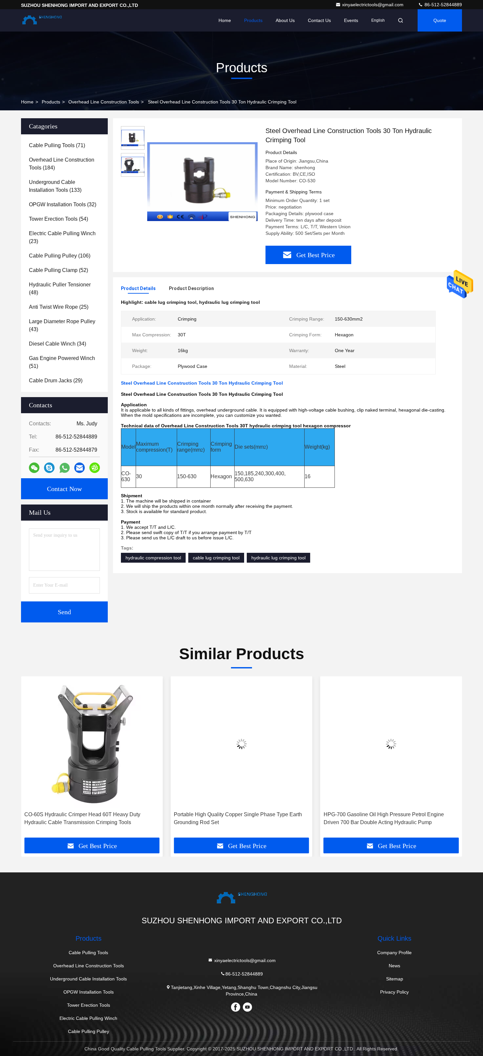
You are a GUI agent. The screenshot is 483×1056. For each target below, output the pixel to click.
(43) (62, 325)
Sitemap (394, 978)
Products (253, 20)
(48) (60, 288)
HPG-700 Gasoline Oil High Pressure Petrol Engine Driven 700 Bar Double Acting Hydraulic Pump (384, 818)
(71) (57, 145)
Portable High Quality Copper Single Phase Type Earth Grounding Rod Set (238, 818)
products (51, 101)
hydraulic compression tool (153, 557)
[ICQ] (94, 467)
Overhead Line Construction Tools (103, 101)
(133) (55, 186)
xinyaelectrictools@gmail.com (373, 4)
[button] (33, 759)
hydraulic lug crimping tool (278, 557)
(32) (62, 204)
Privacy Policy (394, 992)
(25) (58, 307)
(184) (61, 163)
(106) (59, 255)
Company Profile (394, 952)
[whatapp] (64, 468)
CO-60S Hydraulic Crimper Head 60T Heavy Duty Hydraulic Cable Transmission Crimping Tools (82, 818)
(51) (62, 362)
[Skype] (49, 467)
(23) (62, 237)
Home (224, 20)
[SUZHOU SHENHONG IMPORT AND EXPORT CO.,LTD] (41, 20)
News (394, 965)
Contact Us (319, 20)
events (351, 20)
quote (439, 20)
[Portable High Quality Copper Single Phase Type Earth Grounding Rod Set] (241, 744)
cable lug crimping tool (216, 557)
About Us (285, 20)
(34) (57, 344)
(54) (58, 219)
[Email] (79, 467)
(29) (55, 380)
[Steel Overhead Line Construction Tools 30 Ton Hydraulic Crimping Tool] (202, 181)
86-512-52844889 (442, 4)
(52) (58, 270)
